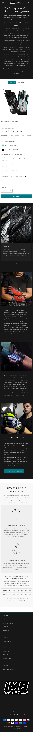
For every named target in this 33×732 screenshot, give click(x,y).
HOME (4, 619)
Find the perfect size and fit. (11, 121)
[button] (3, 2)
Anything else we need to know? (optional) (13, 176)
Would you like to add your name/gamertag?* (13, 158)
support (23, 600)
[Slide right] (20, 263)
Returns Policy (7, 658)
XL (17, 131)
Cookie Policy (6, 651)
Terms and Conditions (9, 662)
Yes (3, 160)
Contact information (17, 728)
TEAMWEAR (6, 630)
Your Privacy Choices (8, 669)
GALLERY (5, 637)
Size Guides (6, 665)
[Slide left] (13, 263)
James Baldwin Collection (14, 471)
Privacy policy (26, 726)
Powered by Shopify (17, 726)
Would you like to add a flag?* (9, 170)
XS (2, 131)
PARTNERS (5, 634)
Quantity (3, 187)
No (6, 160)
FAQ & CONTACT (7, 641)
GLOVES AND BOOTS (8, 623)
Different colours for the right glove (13, 154)
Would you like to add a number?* (10, 164)
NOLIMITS (5, 627)
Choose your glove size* (7, 128)
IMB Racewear (10, 726)
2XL (21, 131)
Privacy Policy (6, 655)
